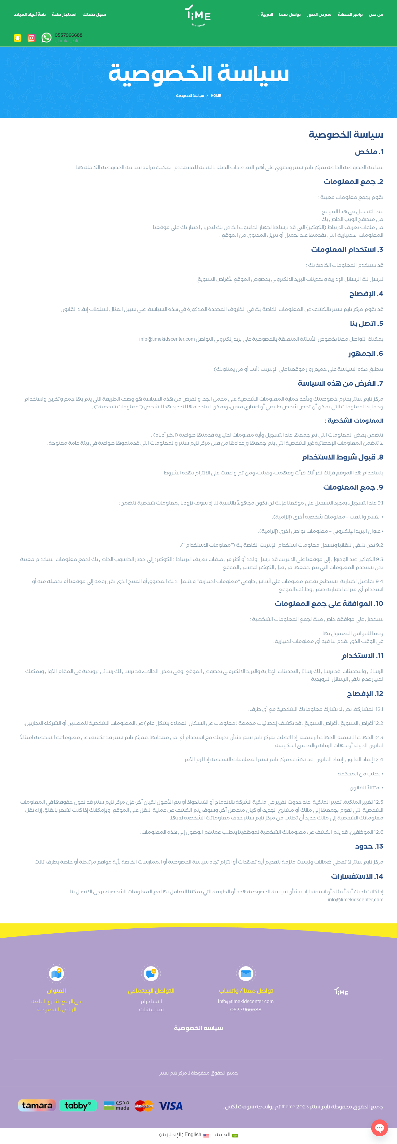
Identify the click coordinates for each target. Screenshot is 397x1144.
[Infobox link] (62, 39)
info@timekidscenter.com (246, 1002)
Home (216, 96)
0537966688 (245, 1010)
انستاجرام (151, 1002)
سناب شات (151, 1010)
